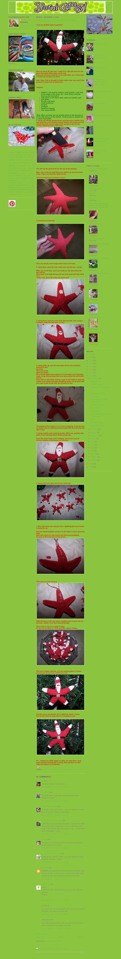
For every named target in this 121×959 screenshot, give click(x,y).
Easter (18, 163)
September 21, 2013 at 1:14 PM (56, 928)
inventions (32, 173)
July (92, 442)
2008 (91, 467)
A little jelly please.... (100, 127)
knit (24, 176)
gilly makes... (94, 288)
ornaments (13, 180)
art (24, 152)
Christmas (18, 157)
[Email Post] (38, 767)
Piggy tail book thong (97, 425)
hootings (23, 173)
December (94, 378)
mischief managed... (97, 384)
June (93, 445)
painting (24, 180)
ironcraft (11, 176)
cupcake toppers (29, 160)
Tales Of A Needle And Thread (100, 273)
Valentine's (19, 192)
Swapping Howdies (96, 317)
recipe (32, 183)
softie (33, 187)
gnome (24, 168)
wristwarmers (13, 194)
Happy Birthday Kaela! (98, 393)
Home (61, 937)
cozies (25, 157)
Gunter (17, 170)
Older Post (81, 937)
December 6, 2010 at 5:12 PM (55, 848)
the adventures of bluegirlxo (99, 244)
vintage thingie (95, 411)
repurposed (19, 185)
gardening (16, 168)
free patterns (21, 166)
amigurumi (12, 152)
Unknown (45, 868)
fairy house (24, 163)
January (94, 460)
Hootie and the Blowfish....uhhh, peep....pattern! (99, 82)
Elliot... (92, 390)
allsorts (91, 198)
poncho (26, 182)
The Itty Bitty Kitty (99, 68)
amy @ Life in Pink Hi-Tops (51, 853)
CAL (33, 155)
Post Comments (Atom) (54, 941)
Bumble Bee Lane (95, 224)
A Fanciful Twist (95, 188)
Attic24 (91, 193)
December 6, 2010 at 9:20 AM (55, 815)
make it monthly (15, 178)
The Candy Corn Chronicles (99, 258)
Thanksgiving (13, 189)
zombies (20, 194)
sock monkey (25, 187)
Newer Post (40, 937)
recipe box (12, 185)
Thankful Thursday (96, 422)
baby (27, 152)
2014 (91, 363)
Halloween (25, 170)
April (92, 451)
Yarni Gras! (26, 19)
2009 (91, 464)
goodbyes (31, 168)
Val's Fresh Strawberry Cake (102, 91)
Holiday (13, 173)
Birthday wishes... (96, 381)
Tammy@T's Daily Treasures (51, 820)
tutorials (11, 192)
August (93, 438)
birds (32, 152)
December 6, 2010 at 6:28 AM (55, 787)
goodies (11, 170)
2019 (91, 354)
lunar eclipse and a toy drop (99, 387)
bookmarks (27, 155)
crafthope (31, 157)
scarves (26, 185)
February (94, 457)
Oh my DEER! (95, 408)
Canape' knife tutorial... (100, 44)
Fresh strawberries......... (101, 103)
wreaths (32, 192)
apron (19, 152)
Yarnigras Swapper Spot (98, 169)
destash (11, 163)
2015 (91, 360)
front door (31, 166)
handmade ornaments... (98, 405)
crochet (19, 160)
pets (33, 180)
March (93, 454)
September (95, 435)
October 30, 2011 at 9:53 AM (55, 914)
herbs (33, 170)
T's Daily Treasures (96, 174)
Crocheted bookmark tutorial (102, 115)
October (94, 432)
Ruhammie (45, 792)
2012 (91, 370)
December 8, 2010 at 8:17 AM (55, 900)
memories (25, 178)
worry (26, 192)
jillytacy (44, 839)
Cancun (11, 157)
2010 (91, 376)
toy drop (31, 189)
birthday (11, 155)
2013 (91, 366)
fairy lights (31, 163)
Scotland (32, 185)
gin (43, 781)
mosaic (32, 178)
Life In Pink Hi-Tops (96, 332)
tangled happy (94, 303)
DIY (14, 163)
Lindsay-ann (46, 884)
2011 (91, 373)
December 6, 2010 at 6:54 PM (55, 862)
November (94, 429)
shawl (17, 187)
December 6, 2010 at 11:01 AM (55, 834)
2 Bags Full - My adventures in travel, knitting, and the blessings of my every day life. (99, 206)
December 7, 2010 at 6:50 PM (55, 879)
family (12, 165)
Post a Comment (42, 933)
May (92, 448)
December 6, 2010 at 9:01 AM (55, 801)
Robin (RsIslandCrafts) (49, 806)
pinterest (21, 183)
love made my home (96, 239)
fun (10, 168)
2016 (91, 357)
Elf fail (92, 419)
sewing (12, 187)
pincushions (13, 183)
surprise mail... (95, 396)
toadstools (22, 189)
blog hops (18, 155)
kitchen (18, 176)
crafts (12, 159)
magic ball (31, 175)
